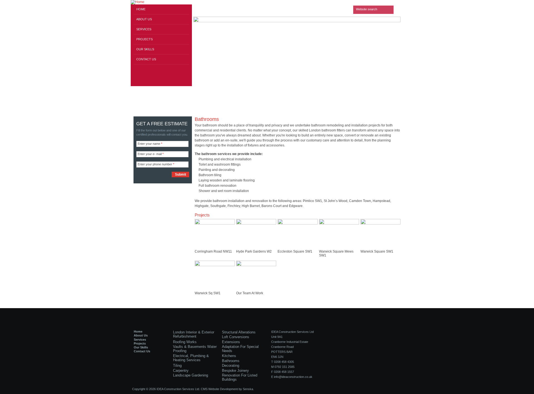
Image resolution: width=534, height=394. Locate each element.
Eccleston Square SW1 (295, 251)
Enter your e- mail (151, 154)
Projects (144, 39)
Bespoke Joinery (235, 370)
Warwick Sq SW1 (208, 293)
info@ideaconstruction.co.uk (293, 376)
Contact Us (146, 59)
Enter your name (150, 143)
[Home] (161, 2)
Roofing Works (185, 342)
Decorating (230, 365)
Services (143, 29)
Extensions (231, 342)
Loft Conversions (235, 337)
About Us (144, 19)
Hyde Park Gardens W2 (254, 251)
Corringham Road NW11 (213, 251)
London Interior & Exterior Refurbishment (193, 334)
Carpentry (181, 370)
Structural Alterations (239, 332)
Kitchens (229, 356)
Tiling (177, 365)
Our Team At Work (249, 293)
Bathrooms (230, 361)
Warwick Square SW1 (376, 251)
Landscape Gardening (190, 375)
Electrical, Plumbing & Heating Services (191, 358)
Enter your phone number (156, 164)
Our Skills (145, 49)
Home (140, 9)
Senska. (248, 389)
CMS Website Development (219, 389)
